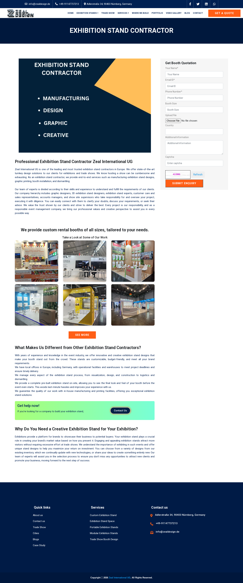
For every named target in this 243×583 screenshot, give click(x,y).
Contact (198, 13)
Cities (36, 533)
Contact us (39, 521)
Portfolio (157, 13)
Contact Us (120, 410)
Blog (187, 13)
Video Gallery (174, 13)
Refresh (197, 174)
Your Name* (171, 68)
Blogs (36, 539)
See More (82, 334)
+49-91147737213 (69, 3)
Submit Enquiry (184, 183)
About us (38, 515)
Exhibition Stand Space (102, 521)
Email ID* (170, 80)
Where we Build (140, 13)
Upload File (171, 115)
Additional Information (177, 137)
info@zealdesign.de (39, 3)
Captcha (169, 157)
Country (169, 125)
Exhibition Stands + (87, 13)
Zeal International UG (119, 577)
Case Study (39, 545)
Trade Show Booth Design (104, 539)
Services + (123, 13)
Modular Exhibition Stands (104, 533)
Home (71, 13)
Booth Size (171, 103)
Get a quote (224, 13)
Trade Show (108, 13)
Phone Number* (173, 91)
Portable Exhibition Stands (104, 527)
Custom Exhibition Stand (103, 515)
